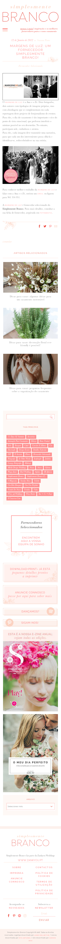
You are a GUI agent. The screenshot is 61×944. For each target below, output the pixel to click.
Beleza (33, 441)
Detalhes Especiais (40, 450)
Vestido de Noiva (14, 489)
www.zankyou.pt (30, 860)
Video (36, 489)
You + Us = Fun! (45, 494)
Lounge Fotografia (14, 463)
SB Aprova (48, 472)
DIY (9, 454)
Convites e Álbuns (39, 445)
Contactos (44, 867)
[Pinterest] (14, 915)
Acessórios (31, 437)
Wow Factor (30, 494)
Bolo (9, 445)
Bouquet (18, 445)
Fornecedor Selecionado (30, 66)
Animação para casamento (18, 441)
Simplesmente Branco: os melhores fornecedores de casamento (30, 13)
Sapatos (37, 472)
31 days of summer (16, 437)
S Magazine (12, 481)
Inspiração (38, 459)
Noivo (39, 467)
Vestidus (27, 489)
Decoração (11, 450)
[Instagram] (25, 915)
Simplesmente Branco (16, 476)
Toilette (36, 481)
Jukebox (48, 459)
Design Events (24, 450)
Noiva (31, 467)
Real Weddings (25, 472)
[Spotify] (19, 915)
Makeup (28, 463)
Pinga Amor (12, 472)
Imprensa (17, 873)
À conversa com (14, 498)
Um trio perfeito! (31, 485)
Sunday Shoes (25, 481)
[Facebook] (8, 915)
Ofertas (47, 467)
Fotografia (46, 213)
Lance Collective (41, 935)
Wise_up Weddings (15, 494)
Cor (50, 445)
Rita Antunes (25, 938)
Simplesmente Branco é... (36, 476)
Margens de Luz (14, 102)
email (40, 194)
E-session (18, 454)
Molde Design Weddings (17, 467)
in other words (24, 459)
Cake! (26, 445)
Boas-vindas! (45, 441)
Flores (27, 454)
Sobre (16, 867)
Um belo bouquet (14, 485)
